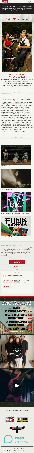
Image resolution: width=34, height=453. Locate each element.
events (3, 8)
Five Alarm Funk (8, 280)
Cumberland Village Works (14, 275)
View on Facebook (6, 289)
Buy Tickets (17, 262)
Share (13, 289)
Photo (7, 286)
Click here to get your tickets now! (17, 99)
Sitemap (25, 451)
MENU (29, 2)
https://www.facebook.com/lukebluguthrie (12, 132)
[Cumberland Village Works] (5, 2)
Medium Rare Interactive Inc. (14, 451)
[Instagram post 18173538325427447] (17, 317)
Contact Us (17, 258)
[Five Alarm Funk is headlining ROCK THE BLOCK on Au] (17, 385)
